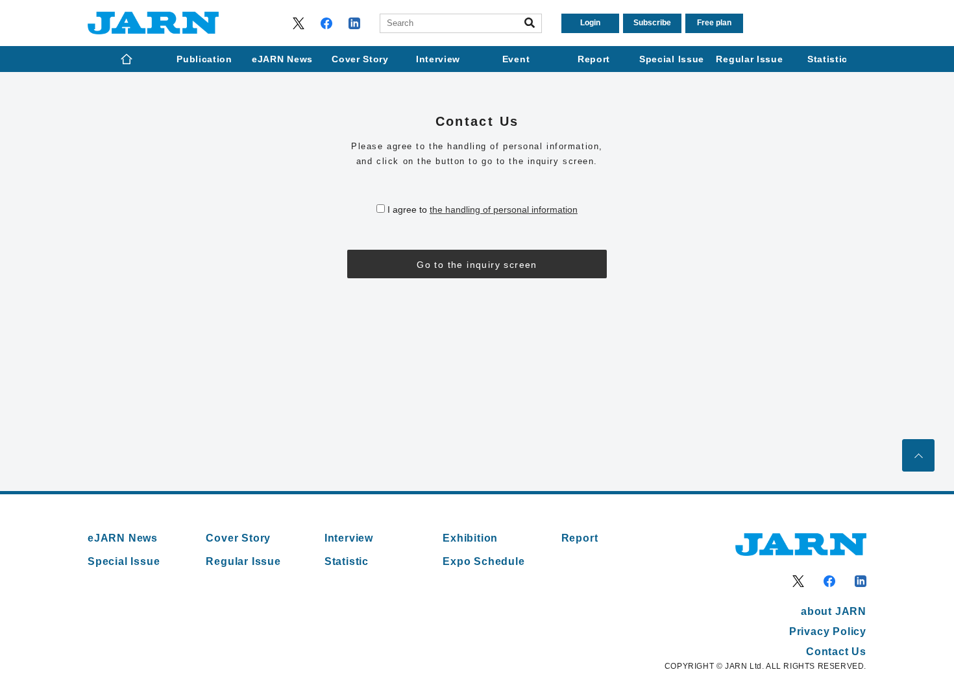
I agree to (482, 209)
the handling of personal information (504, 209)
